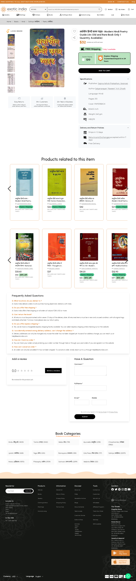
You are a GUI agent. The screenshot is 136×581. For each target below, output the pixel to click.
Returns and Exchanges (99, 137)
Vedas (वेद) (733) (64, 442)
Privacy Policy (113, 412)
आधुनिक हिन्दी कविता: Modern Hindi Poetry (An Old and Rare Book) (121, 201)
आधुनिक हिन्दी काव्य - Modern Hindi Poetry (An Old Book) (23, 201)
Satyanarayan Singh (24, 204)
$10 (88, 59)
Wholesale (96, 502)
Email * (77, 398)
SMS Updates (97, 524)
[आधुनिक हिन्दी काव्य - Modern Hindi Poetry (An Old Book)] (24, 195)
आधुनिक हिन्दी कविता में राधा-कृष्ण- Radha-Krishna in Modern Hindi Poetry (121, 265)
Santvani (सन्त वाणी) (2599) (67, 462)
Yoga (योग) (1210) (39, 453)
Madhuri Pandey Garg (25, 268)
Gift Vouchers (97, 515)
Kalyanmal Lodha (55, 204)
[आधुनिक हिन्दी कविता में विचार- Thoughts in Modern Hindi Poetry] (57, 260)
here (66, 343)
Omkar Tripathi (119, 268)
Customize (96, 494)
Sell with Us (96, 498)
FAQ (133, 2)
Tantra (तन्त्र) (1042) (40, 442)
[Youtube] (129, 490)
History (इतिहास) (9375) (16, 462)
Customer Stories (80, 515)
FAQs (76, 494)
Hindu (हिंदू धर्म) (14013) (16, 442)
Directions (114, 519)
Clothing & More (43, 502)
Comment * (78, 364)
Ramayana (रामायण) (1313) (67, 453)
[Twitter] (116, 490)
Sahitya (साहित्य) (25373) (117, 453)
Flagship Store (116, 509)
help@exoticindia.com (20, 336)
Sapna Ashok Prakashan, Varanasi (113, 83)
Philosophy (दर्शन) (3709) (41, 462)
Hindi (23, 22)
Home (9, 22)
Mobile (94, 398)
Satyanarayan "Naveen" (105, 89)
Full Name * (78, 384)
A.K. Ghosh (121, 89)
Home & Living (42, 511)
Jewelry (40, 498)
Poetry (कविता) (48, 22)
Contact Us (96, 490)
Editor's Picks (79, 519)
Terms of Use (102, 412)
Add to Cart (104, 71)
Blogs (76, 502)
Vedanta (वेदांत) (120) (91, 462)
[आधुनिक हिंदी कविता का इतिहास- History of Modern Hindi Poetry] (89, 195)
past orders (85, 343)
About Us (77, 490)
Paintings (41, 507)
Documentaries (79, 507)
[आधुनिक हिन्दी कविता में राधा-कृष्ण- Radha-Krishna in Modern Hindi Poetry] (121, 260)
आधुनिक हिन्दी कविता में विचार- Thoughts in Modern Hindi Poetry (55, 265)
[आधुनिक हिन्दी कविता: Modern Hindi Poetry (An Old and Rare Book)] (121, 195)
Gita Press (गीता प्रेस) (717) (93, 453)
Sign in (111, 2)
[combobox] (72, 9)
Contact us (123, 2)
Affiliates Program (98, 507)
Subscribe (28, 491)
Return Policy (60, 494)
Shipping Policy (61, 502)
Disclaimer (59, 490)
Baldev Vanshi (54, 268)
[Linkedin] (126, 490)
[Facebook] (112, 490)
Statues (40, 490)
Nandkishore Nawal (89, 204)
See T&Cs (23, 106)
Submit (85, 417)
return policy (54, 320)
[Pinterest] (119, 490)
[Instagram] (122, 490)
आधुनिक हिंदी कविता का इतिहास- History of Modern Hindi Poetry (87, 201)
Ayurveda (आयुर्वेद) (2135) (92, 442)
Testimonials (78, 511)
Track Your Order (98, 511)
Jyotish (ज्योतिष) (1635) (16, 453)
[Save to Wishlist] (74, 32)
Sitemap (95, 519)
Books (16, 22)
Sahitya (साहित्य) (34, 22)
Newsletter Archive (80, 498)
